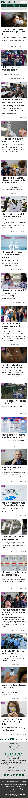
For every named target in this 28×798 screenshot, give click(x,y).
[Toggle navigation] (24, 9)
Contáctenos (14, 749)
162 (26, 739)
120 (8, 739)
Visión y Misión (14, 747)
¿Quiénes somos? (14, 746)
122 (16, 739)
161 (22, 739)
